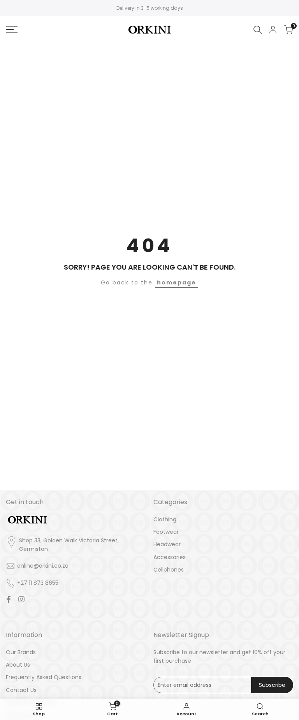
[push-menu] (12, 29)
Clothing (164, 519)
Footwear (166, 532)
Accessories (169, 557)
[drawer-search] (257, 29)
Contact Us (21, 690)
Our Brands (21, 652)
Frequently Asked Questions (43, 677)
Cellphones (168, 570)
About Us (18, 665)
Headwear (167, 544)
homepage (176, 282)
